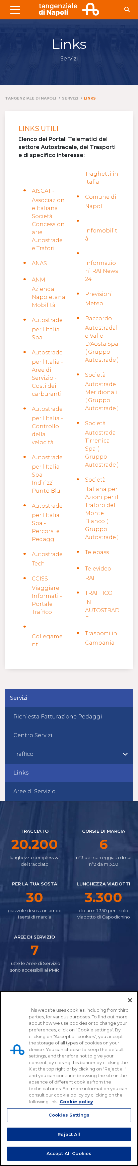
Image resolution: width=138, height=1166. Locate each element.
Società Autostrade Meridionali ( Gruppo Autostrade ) (102, 391)
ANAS (39, 263)
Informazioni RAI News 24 (101, 271)
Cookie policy (76, 1101)
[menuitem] (69, 717)
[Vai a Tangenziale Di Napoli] (69, 9)
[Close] (130, 1000)
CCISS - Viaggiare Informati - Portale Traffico (47, 595)
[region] (69, 1078)
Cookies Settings (69, 1115)
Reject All (69, 1134)
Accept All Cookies (69, 1153)
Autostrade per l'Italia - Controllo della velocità (47, 426)
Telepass (97, 552)
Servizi (18, 698)
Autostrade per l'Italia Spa (47, 329)
